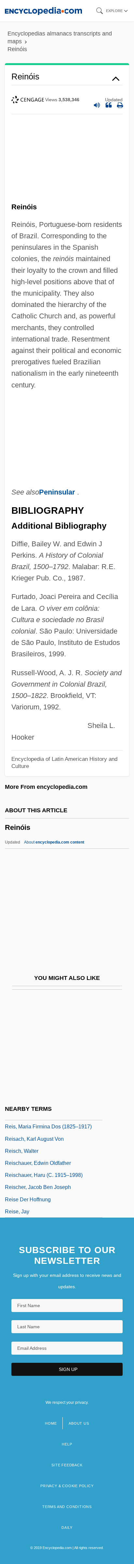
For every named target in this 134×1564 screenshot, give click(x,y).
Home (51, 1423)
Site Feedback (66, 1465)
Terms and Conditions (67, 1507)
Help (67, 1444)
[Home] (43, 11)
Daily (67, 1527)
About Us (79, 1423)
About (54, 842)
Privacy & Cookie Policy (66, 1486)
